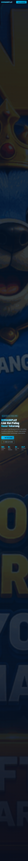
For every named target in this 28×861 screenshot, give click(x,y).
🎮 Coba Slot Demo (8, 442)
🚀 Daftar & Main (7, 437)
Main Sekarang (21, 2)
